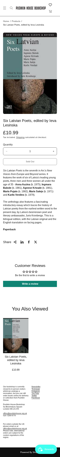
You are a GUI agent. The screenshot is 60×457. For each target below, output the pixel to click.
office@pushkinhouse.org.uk (15, 413)
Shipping (20, 137)
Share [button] (7, 242)
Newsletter (36, 387)
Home (6, 21)
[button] (4, 8)
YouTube (35, 393)
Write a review (30, 284)
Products (16, 21)
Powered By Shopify (30, 452)
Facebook (36, 398)
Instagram (36, 391)
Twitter (34, 396)
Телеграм (36, 389)
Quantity (8, 144)
